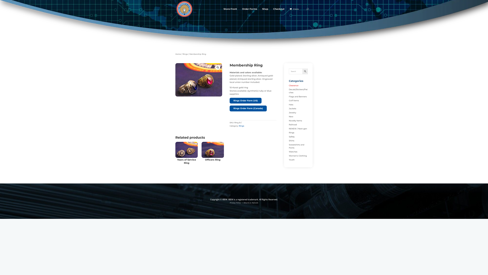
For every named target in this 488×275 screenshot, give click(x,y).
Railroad (293, 124)
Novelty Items (295, 120)
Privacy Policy (235, 203)
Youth (292, 160)
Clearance (293, 85)
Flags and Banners (298, 96)
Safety (292, 136)
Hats (291, 104)
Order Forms (249, 9)
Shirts (291, 140)
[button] (218, 67)
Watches (293, 151)
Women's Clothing (298, 156)
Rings (185, 54)
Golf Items (294, 100)
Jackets (292, 108)
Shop (265, 9)
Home (178, 54)
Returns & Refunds (250, 203)
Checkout (279, 9)
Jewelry (292, 112)
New (291, 116)
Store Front (230, 9)
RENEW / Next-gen (298, 128)
